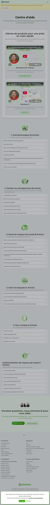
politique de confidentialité (36, 498)
